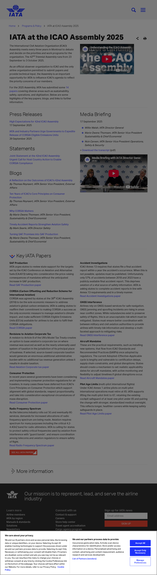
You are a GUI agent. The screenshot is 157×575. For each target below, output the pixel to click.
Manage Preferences (140, 561)
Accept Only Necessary (140, 551)
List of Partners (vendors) (84, 558)
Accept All (140, 543)
